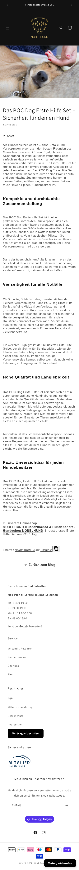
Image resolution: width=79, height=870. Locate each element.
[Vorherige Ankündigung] (7, 5)
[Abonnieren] (67, 805)
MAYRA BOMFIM (25, 550)
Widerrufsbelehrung (20, 707)
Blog (10, 674)
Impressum (15, 724)
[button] (7, 28)
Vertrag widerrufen (25, 733)
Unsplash (46, 550)
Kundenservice (17, 657)
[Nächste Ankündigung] (72, 5)
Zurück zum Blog (42, 564)
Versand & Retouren (20, 648)
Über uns (13, 665)
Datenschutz (15, 716)
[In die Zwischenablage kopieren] (56, 549)
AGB (10, 698)
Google (24, 626)
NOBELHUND (33, 863)
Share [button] (10, 136)
